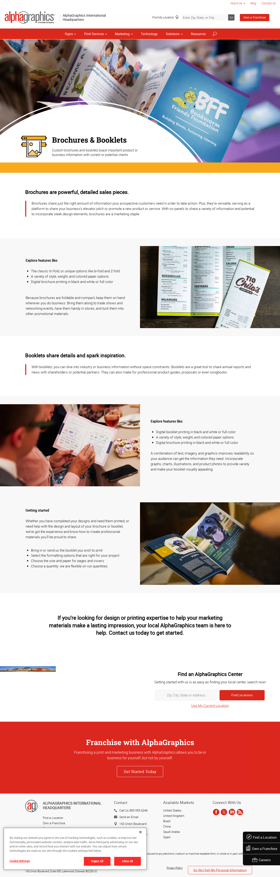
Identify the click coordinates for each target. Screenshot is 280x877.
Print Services (94, 34)
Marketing (122, 34)
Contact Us (269, 3)
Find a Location (265, 837)
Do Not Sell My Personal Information (220, 870)
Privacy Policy (175, 868)
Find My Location (163, 17)
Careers (265, 860)
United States (172, 810)
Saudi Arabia (171, 832)
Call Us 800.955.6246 (133, 810)
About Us (236, 3)
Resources (198, 34)
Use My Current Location (210, 705)
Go (231, 17)
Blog (253, 3)
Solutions (173, 34)
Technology (149, 34)
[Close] (140, 832)
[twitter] (224, 812)
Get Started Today (140, 771)
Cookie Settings (20, 861)
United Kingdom (173, 816)
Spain (167, 837)
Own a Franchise (255, 17)
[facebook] (216, 812)
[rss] (240, 812)
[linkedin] (232, 812)
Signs (69, 34)
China (167, 826)
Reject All (97, 861)
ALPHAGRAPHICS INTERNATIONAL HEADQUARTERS (72, 805)
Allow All (127, 861)
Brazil (166, 821)
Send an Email (128, 817)
